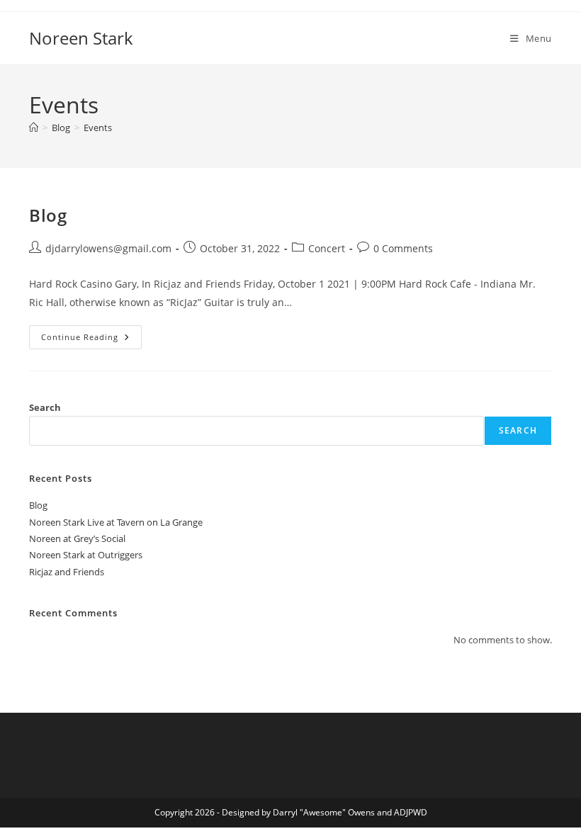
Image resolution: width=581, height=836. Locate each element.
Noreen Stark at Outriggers (85, 554)
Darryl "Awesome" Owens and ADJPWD (350, 812)
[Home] (33, 127)
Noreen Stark (81, 38)
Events (98, 127)
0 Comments (403, 248)
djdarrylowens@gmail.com (108, 248)
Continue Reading (91, 333)
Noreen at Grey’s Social (77, 538)
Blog (48, 215)
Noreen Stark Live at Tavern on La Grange (116, 522)
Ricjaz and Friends (66, 571)
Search (45, 407)
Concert (326, 248)
